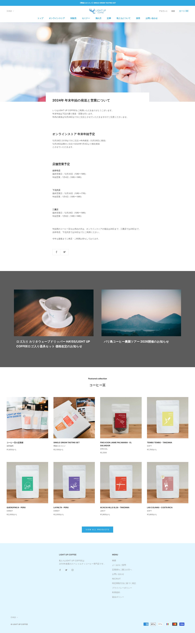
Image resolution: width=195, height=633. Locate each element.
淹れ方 (98, 18)
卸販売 (73, 18)
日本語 (9, 11)
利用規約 (116, 592)
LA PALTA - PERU (61, 507)
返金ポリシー (118, 597)
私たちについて (124, 18)
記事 (109, 18)
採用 (138, 18)
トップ (40, 18)
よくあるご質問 (119, 565)
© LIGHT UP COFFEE (19, 624)
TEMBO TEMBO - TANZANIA (159, 442)
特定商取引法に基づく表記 (124, 583)
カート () (183, 11)
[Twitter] (66, 569)
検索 (173, 11)
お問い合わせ (152, 18)
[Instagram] (72, 569)
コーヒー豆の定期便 (15, 442)
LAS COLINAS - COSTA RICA (159, 507)
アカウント (163, 11)
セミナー (86, 18)
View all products (97, 530)
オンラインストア (57, 18)
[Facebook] (60, 569)
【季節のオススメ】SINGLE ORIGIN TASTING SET (97, 3)
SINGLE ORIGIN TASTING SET (66, 442)
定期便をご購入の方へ (122, 569)
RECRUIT (116, 578)
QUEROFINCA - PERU (16, 507)
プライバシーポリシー (122, 588)
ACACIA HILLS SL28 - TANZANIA (114, 507)
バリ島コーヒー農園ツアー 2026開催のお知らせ (136, 341)
